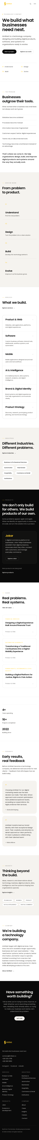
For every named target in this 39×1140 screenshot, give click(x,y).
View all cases (8, 608)
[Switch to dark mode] (30, 3)
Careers (24, 1115)
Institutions (8, 478)
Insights (24, 1112)
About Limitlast (8, 971)
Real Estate (21, 468)
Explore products (8, 572)
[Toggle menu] (35, 4)
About (24, 1105)
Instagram (5, 1066)
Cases (24, 1108)
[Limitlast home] (19, 1042)
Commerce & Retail (23, 473)
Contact (24, 1118)
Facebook (14, 1066)
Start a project (9, 52)
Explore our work (25, 52)
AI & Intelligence (7, 1086)
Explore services (8, 308)
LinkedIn (21, 1066)
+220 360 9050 (7, 1061)
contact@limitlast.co (9, 1056)
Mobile (4, 1083)
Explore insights (8, 892)
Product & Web (7, 1076)
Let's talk (19, 1018)
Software (5, 1079)
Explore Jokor (12, 558)
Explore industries (9, 453)
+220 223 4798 (7, 1059)
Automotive (8, 468)
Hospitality (8, 473)
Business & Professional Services (15, 462)
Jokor (4, 1105)
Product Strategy (8, 1095)
